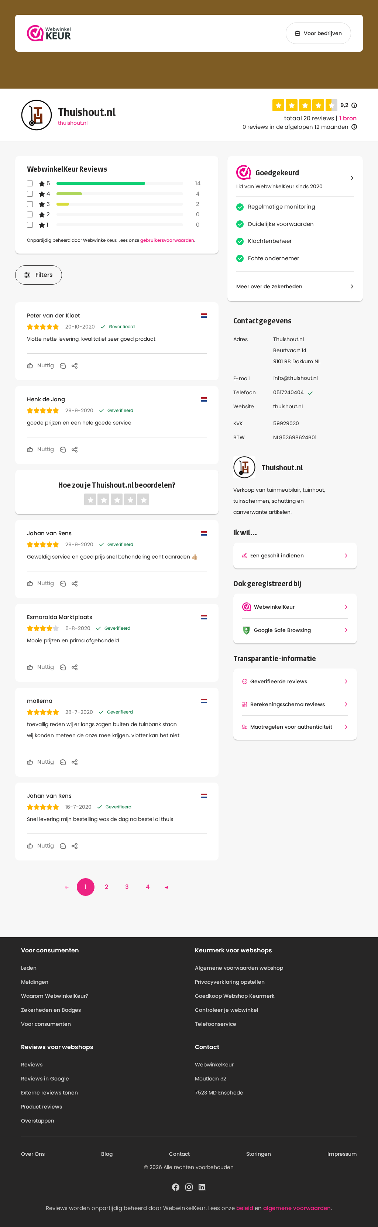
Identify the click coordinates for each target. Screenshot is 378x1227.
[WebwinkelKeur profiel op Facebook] (175, 1186)
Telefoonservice (215, 1024)
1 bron (348, 118)
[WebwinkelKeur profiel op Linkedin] (202, 1186)
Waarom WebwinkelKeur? (55, 996)
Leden (29, 968)
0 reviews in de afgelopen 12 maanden (295, 127)
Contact (179, 1154)
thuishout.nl (72, 123)
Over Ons (33, 1154)
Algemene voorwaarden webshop (239, 968)
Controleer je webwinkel (226, 1010)
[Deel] (75, 365)
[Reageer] (63, 365)
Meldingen (34, 982)
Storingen (258, 1154)
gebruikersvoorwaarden (167, 240)
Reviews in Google (45, 1078)
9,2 (348, 105)
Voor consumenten (46, 1024)
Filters (44, 275)
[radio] (278, 105)
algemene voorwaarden (297, 1208)
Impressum (342, 1154)
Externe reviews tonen (49, 1092)
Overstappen (37, 1120)
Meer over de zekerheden (269, 286)
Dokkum (302, 361)
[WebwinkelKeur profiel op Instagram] (189, 1186)
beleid (244, 1208)
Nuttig (45, 365)
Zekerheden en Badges (51, 1010)
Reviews (31, 1064)
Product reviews (41, 1106)
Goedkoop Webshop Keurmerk (235, 996)
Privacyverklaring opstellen (230, 982)
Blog (107, 1154)
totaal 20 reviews (309, 118)
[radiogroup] (304, 105)
